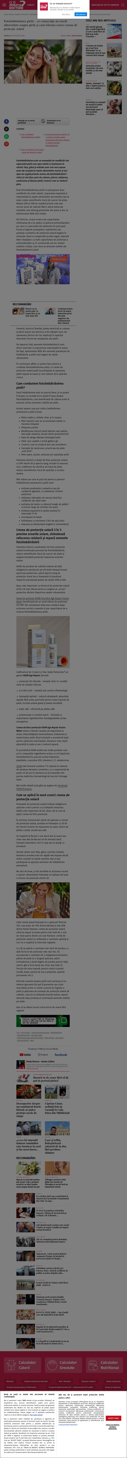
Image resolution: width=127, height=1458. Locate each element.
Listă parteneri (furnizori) (68, 1425)
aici (49, 1438)
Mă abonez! (81, 14)
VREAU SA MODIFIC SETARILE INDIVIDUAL (112, 1427)
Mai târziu (66, 14)
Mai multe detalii (36, 1415)
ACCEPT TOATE (113, 1418)
